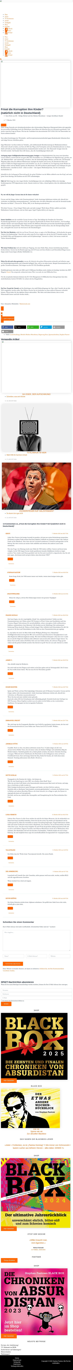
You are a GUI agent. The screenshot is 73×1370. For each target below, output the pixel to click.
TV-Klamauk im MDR (36, 453)
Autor (6, 17)
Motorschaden (6, 1352)
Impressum (17, 1364)
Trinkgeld (7, 23)
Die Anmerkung (12, 871)
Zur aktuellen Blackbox (36, 1134)
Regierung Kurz (43, 335)
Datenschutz (17, 1360)
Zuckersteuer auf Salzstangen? (36, 511)
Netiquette (17, 1362)
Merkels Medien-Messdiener (29, 335)
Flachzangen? (5, 1354)
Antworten (11, 564)
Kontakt (7, 27)
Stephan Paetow (64, 335)
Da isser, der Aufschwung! (36, 394)
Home (17, 1358)
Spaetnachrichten (54, 335)
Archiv (7, 21)
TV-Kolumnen (9, 19)
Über (6, 15)
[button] (7, 327)
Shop (6, 25)
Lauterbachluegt (15, 335)
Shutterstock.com (25, 304)
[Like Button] (3, 125)
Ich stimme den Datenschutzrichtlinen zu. (13, 1001)
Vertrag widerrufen (17, 1366)
